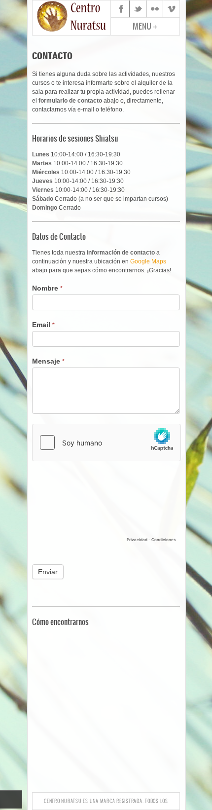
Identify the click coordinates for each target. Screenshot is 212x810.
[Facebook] (121, 8)
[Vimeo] (171, 8)
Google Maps (148, 261)
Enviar (48, 572)
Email (43, 325)
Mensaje (48, 361)
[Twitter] (138, 8)
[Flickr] (154, 8)
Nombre (47, 288)
